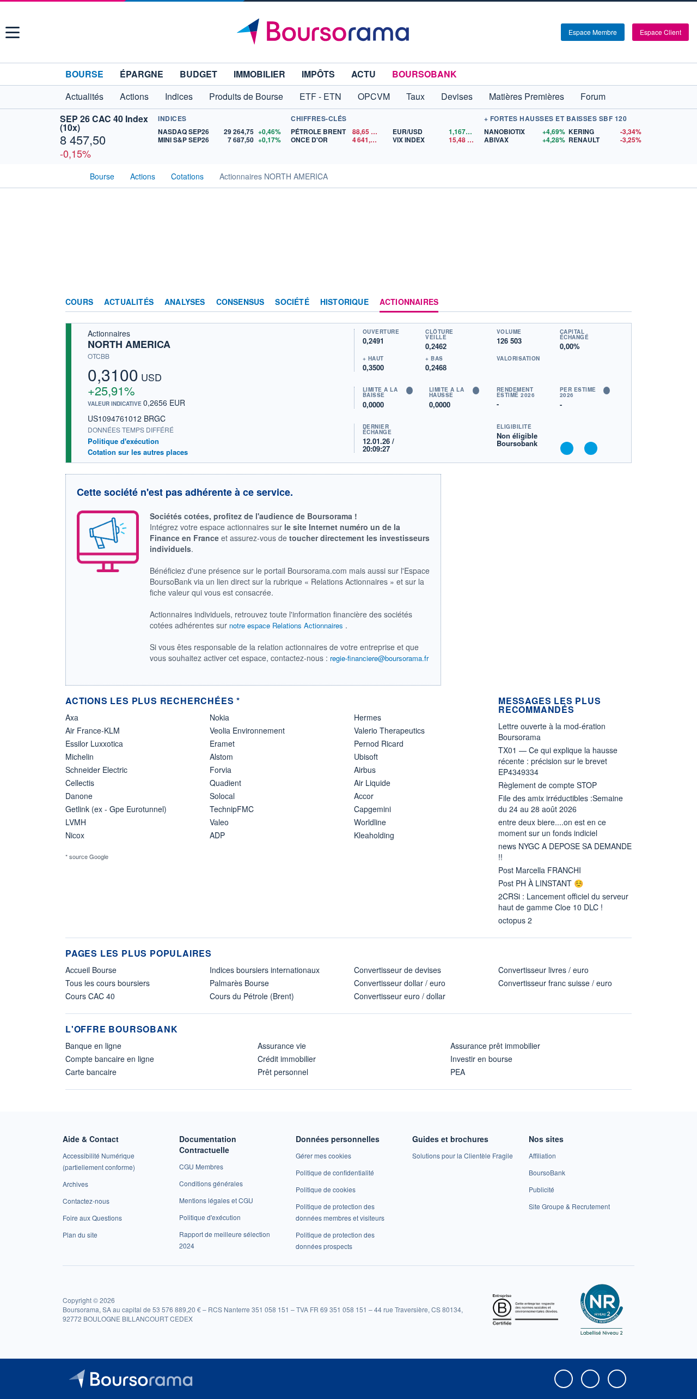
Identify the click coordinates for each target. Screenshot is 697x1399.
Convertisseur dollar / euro (399, 982)
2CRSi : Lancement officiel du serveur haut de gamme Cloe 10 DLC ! (563, 901)
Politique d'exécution (123, 441)
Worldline (370, 821)
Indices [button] (179, 96)
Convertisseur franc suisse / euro (555, 982)
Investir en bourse (481, 1058)
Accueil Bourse (91, 969)
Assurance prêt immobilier (495, 1045)
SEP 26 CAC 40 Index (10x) (104, 123)
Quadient (225, 782)
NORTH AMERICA (129, 344)
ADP (217, 835)
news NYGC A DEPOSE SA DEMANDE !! (565, 851)
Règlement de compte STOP (547, 784)
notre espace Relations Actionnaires (286, 625)
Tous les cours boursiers (107, 982)
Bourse (84, 74)
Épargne (141, 74)
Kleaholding (374, 835)
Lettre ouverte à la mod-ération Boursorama (552, 731)
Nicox (74, 835)
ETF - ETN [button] (320, 96)
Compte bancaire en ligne (109, 1058)
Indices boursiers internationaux (265, 969)
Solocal (222, 795)
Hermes (367, 717)
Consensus (240, 302)
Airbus (365, 769)
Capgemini (372, 808)
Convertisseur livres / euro (543, 969)
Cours (79, 302)
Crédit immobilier (287, 1058)
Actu (363, 74)
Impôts (318, 74)
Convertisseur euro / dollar (399, 995)
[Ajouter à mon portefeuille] (567, 448)
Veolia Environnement (247, 730)
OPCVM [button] (374, 96)
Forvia (220, 769)
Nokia (219, 717)
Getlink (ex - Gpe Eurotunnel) (116, 808)
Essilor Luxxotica (94, 743)
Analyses (184, 302)
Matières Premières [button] (526, 96)
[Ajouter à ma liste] (591, 448)
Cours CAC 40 (90, 995)
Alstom (221, 756)
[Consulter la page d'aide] (549, 32)
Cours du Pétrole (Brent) (252, 995)
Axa (71, 717)
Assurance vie (282, 1045)
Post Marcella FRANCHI (539, 869)
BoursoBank (424, 74)
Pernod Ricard (378, 743)
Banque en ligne (93, 1045)
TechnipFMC (232, 808)
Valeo (219, 821)
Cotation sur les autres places (138, 452)
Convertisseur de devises (397, 969)
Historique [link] (344, 302)
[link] (75, 1183)
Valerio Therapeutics (389, 730)
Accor (364, 795)
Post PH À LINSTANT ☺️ (540, 883)
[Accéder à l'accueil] (69, 175)
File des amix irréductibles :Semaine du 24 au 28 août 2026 (560, 803)
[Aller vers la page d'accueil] (350, 32)
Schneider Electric (96, 769)
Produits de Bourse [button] (246, 96)
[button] (12, 32)
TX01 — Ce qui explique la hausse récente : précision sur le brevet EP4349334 (557, 760)
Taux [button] (415, 96)
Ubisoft (366, 756)
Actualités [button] (84, 96)
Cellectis (79, 782)
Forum (593, 96)
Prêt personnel (283, 1071)
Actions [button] (134, 96)
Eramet (222, 743)
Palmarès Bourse (239, 982)
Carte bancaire (91, 1071)
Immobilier (259, 74)
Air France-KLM (92, 730)
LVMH (75, 821)
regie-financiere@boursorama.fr (379, 658)
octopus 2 (515, 920)
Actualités (129, 302)
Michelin (79, 756)
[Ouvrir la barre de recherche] (534, 32)
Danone (79, 795)
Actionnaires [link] (409, 302)
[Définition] (409, 390)
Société (292, 302)
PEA (457, 1071)
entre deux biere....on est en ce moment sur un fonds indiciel (552, 827)
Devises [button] (457, 96)
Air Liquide (372, 782)
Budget (198, 74)
